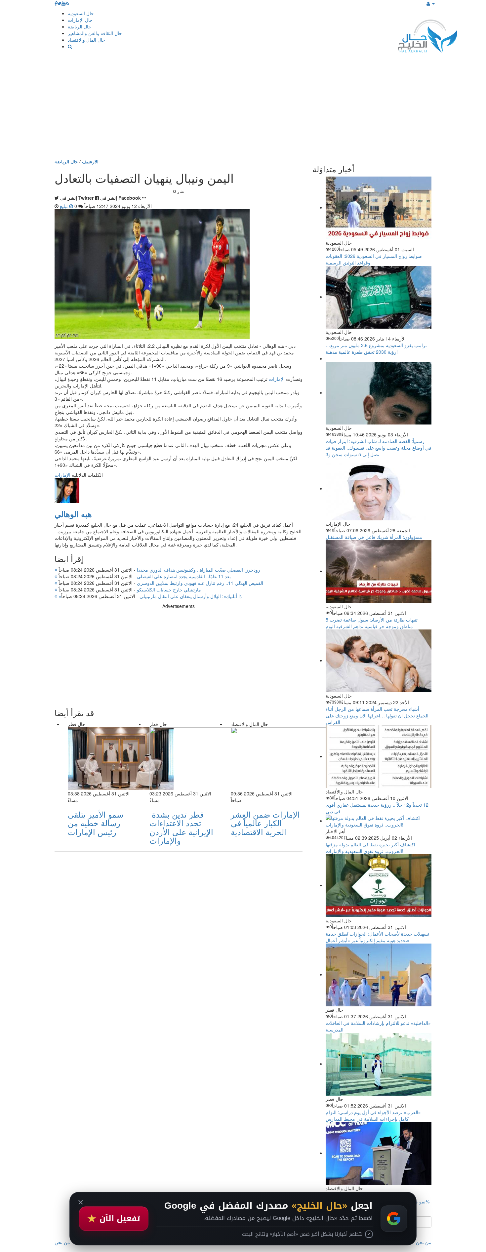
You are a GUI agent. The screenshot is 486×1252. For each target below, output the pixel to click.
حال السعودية (81, 13)
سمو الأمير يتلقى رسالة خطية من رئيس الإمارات (95, 822)
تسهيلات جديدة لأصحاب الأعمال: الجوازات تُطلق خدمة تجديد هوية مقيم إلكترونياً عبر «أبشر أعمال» (377, 937)
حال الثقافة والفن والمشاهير (95, 33)
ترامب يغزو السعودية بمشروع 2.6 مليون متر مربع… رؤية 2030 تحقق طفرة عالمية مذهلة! (376, 348)
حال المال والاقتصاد (86, 39)
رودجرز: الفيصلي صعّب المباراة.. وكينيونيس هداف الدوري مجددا (158, 569)
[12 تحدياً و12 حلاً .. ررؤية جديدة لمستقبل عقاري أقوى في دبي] (378, 756)
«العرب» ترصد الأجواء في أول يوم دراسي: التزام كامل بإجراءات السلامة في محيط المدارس (373, 1115)
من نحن (423, 1242)
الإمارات (277, 379)
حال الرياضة (79, 26)
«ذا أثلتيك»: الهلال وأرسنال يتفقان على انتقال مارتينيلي (149, 596)
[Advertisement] (243, 108)
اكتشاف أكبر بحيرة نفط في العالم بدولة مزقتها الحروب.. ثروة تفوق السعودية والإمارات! (370, 847)
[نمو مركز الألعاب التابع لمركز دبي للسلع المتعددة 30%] (378, 1153)
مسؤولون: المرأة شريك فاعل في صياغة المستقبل (374, 537)
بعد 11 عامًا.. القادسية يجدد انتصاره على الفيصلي (144, 576)
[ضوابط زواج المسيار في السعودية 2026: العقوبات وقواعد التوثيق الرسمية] (378, 207)
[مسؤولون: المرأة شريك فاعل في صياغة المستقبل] (378, 488)
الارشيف (90, 161)
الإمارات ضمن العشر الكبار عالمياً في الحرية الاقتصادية (265, 822)
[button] (430, 3)
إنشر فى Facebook (120, 197)
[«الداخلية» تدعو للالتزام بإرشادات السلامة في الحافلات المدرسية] (378, 974)
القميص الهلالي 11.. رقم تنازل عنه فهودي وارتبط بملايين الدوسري (160, 583)
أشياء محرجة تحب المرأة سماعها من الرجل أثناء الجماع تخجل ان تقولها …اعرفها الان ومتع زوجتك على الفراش (377, 715)
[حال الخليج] (427, 34)
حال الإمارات (80, 20)
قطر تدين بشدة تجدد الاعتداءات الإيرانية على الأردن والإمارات (181, 827)
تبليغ (64, 206)
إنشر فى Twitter (77, 197)
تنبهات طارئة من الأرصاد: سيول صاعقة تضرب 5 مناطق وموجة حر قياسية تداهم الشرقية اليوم (372, 622)
